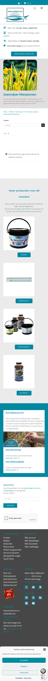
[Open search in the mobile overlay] (35, 8)
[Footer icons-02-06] (40, 586)
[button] (44, 649)
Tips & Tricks (26, 209)
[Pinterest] (26, 602)
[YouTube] (33, 602)
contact (28, 576)
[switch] (43, 678)
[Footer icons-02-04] (33, 596)
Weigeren (24, 666)
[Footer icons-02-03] (26, 586)
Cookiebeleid (19, 678)
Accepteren (24, 660)
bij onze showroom (33, 582)
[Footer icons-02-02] (26, 596)
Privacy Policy (27, 678)
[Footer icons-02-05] (33, 586)
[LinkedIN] (40, 596)
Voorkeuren (24, 673)
